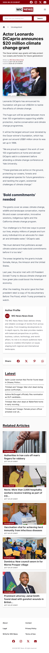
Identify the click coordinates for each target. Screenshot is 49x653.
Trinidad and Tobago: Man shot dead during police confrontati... (24, 388)
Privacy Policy (30, 628)
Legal (5, 628)
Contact (28, 623)
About (5, 623)
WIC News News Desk (17, 60)
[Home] (4, 27)
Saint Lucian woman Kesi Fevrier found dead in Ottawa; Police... (24, 381)
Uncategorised (16, 27)
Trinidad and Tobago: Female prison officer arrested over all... (23, 410)
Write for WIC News (10, 634)
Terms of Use (30, 634)
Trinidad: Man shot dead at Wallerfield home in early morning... (24, 403)
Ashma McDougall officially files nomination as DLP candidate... (24, 395)
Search (40, 18)
